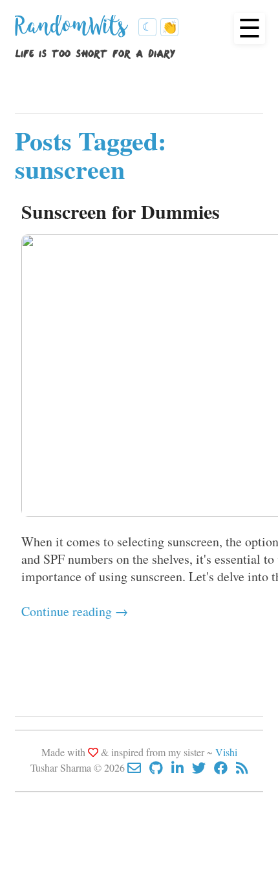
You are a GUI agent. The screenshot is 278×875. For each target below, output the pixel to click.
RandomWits (74, 31)
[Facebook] (225, 767)
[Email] (138, 767)
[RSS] (242, 767)
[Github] (160, 767)
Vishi (226, 752)
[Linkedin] (181, 767)
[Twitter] (203, 767)
